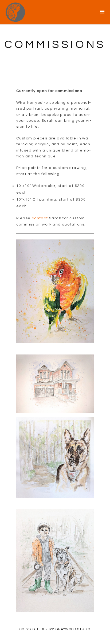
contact (40, 218)
